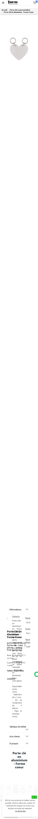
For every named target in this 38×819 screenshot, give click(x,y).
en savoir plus (20, 811)
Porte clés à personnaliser (20, 10)
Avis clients (15, 736)
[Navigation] (3, 2)
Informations (15, 609)
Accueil (4, 10)
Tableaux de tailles (18, 726)
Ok (34, 797)
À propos (14, 743)
